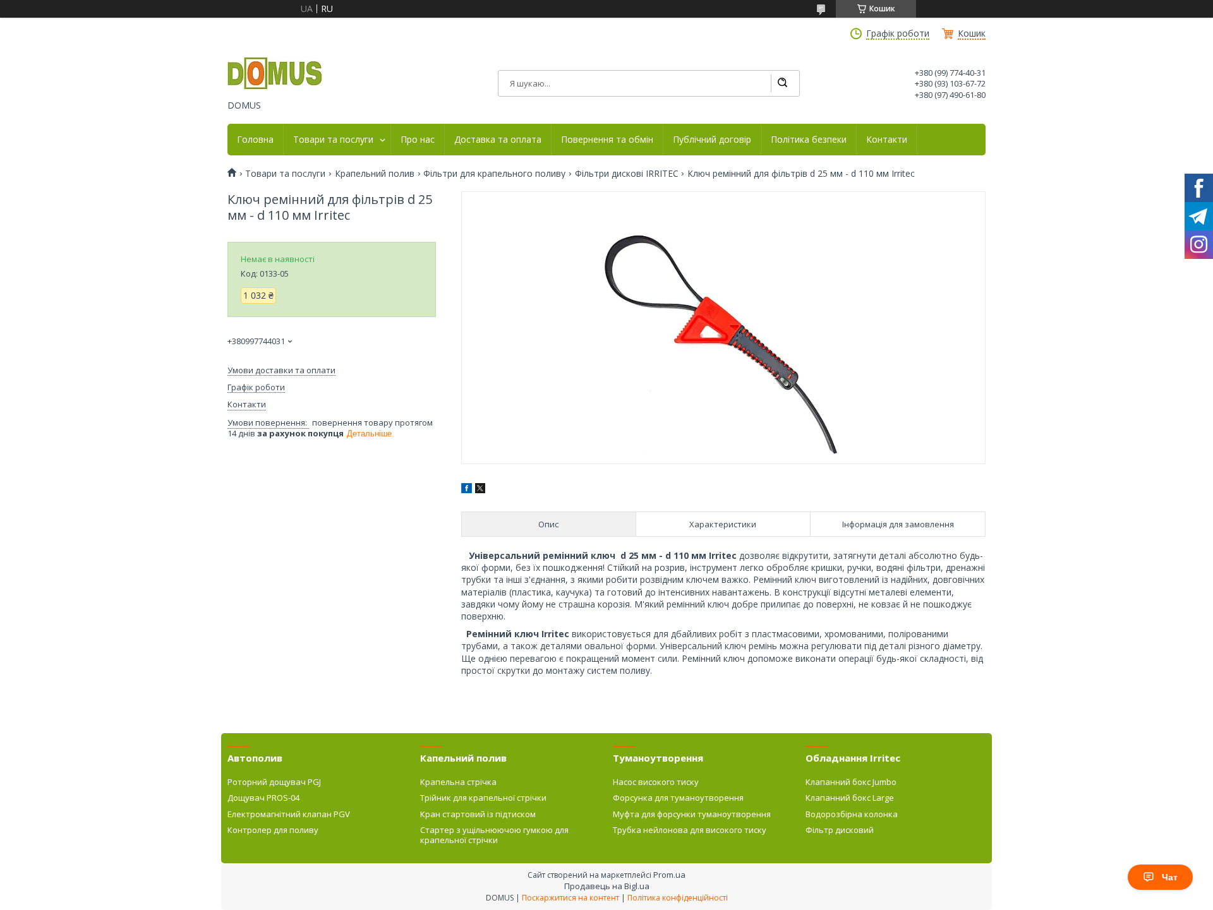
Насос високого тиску (656, 781)
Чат (1170, 877)
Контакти (886, 139)
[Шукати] (782, 83)
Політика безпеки (809, 139)
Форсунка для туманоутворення (678, 797)
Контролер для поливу (272, 829)
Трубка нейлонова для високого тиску (689, 829)
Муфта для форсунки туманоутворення (692, 814)
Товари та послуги (333, 139)
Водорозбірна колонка (852, 814)
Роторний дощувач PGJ (274, 781)
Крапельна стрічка (458, 781)
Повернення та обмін (607, 139)
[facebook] (466, 490)
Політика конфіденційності (677, 897)
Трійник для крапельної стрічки (483, 797)
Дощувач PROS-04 (263, 797)
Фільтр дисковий (840, 829)
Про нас (418, 139)
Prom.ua (669, 874)
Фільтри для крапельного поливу (494, 173)
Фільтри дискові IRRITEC (627, 173)
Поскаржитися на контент (570, 897)
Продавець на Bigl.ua (606, 886)
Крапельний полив (374, 173)
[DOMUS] (274, 74)
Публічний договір (712, 139)
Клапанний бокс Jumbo (851, 781)
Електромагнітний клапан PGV (288, 814)
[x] (480, 490)
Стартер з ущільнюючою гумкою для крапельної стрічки (494, 835)
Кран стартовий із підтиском (478, 814)
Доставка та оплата (497, 139)
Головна (255, 139)
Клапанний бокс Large (850, 797)
